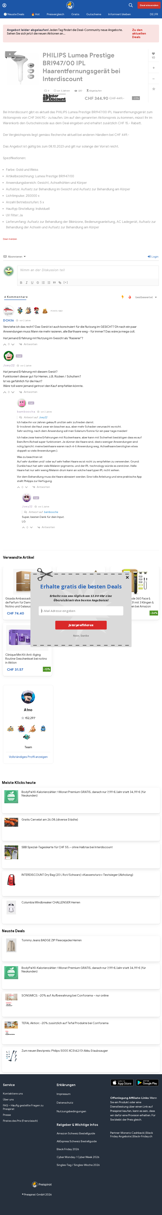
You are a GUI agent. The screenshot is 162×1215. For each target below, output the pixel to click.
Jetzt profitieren (81, 625)
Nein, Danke (81, 635)
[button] (81, 586)
